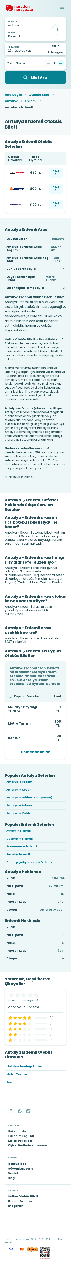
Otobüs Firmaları (21, 1201)
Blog (11, 1178)
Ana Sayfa (13, 95)
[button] (62, 9)
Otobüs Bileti (39, 95)
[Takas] (57, 29)
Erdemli (31, 101)
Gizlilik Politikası (20, 1141)
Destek (13, 1173)
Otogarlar (15, 1206)
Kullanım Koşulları (21, 1136)
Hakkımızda (17, 1131)
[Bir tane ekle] (61, 63)
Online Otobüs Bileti (23, 1196)
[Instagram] (11, 1111)
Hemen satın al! (35, 751)
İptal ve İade (17, 1164)
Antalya (12, 101)
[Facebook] (20, 1111)
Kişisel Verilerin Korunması (28, 1145)
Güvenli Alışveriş (20, 1169)
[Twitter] (28, 1111)
